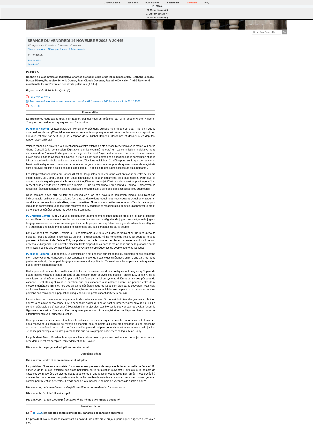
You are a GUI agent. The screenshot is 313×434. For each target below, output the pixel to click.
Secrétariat (173, 2)
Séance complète (36, 49)
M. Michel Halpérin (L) (157, 10)
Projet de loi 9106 (40, 97)
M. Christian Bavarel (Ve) (157, 14)
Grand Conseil (112, 2)
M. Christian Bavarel (38, 215)
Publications (152, 2)
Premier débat (35, 60)
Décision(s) (33, 64)
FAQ (206, 2)
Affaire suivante (77, 49)
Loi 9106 (35, 106)
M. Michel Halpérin (37, 128)
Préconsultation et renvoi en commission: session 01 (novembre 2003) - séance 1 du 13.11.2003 (85, 101)
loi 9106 (38, 412)
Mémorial (192, 2)
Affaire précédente (57, 49)
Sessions (132, 2)
